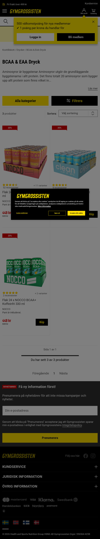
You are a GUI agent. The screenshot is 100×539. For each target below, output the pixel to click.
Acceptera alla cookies (76, 213)
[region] (50, 204)
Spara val (57, 213)
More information (44, 206)
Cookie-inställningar (22, 213)
